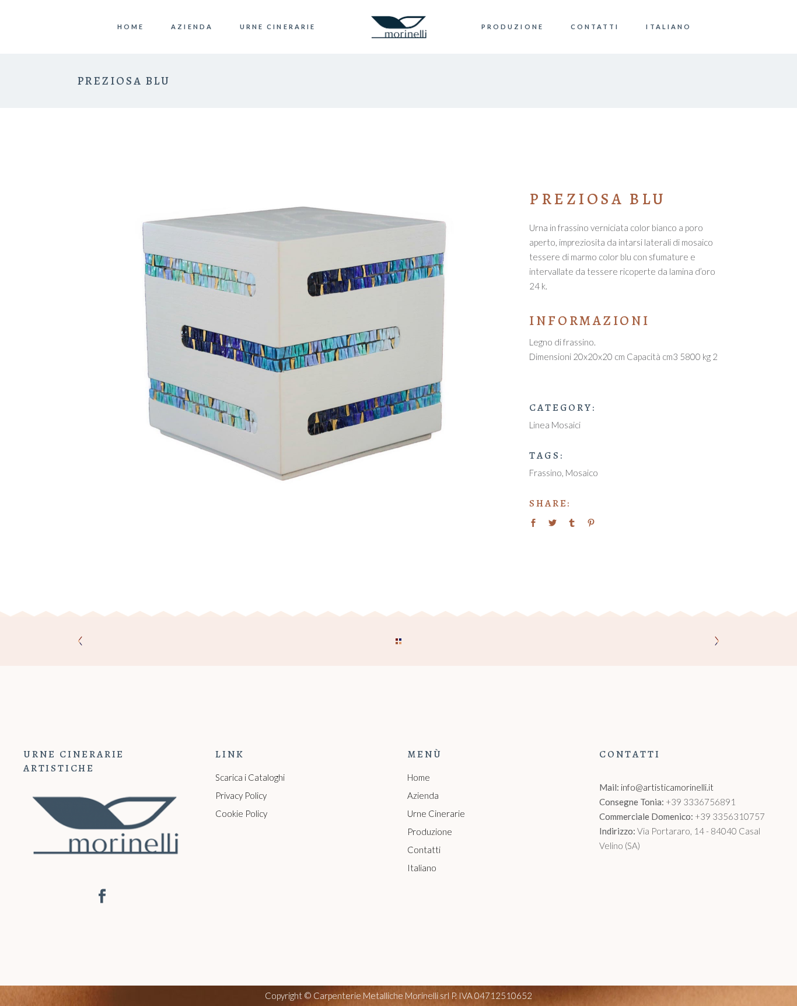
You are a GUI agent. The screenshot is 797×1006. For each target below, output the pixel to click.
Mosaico (581, 472)
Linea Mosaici (555, 425)
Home (418, 777)
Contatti (424, 849)
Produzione (429, 831)
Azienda (423, 795)
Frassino (545, 472)
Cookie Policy (241, 813)
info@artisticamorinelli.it (667, 787)
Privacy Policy (241, 795)
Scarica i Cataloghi (250, 777)
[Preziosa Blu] (288, 339)
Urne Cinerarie (436, 813)
